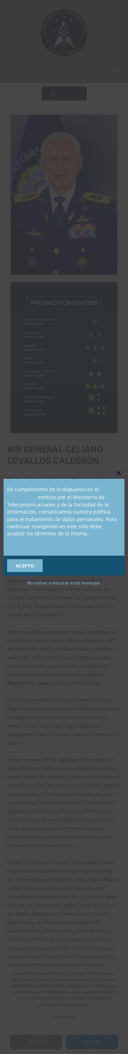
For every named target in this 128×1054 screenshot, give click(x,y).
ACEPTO (25, 565)
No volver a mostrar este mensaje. (64, 583)
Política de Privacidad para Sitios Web (52, 544)
